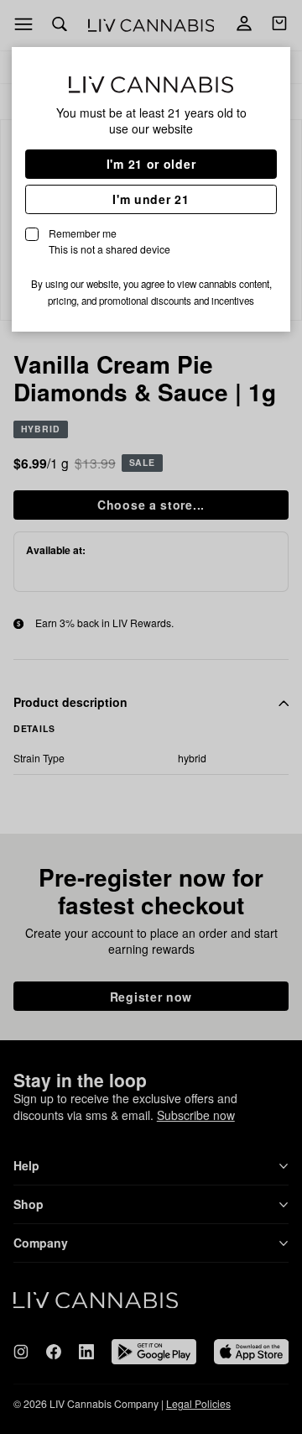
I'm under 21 (150, 199)
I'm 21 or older (151, 163)
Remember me (109, 241)
